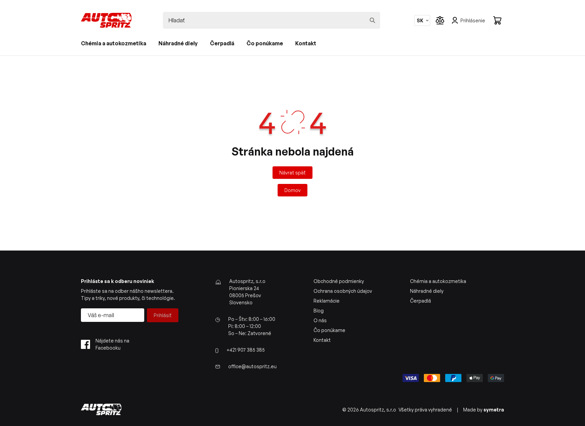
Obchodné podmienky (338, 281)
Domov (292, 190)
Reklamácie (326, 301)
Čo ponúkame (264, 43)
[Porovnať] (440, 20)
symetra (493, 409)
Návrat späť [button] (292, 172)
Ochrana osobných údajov (342, 291)
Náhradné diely (178, 43)
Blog (318, 310)
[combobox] (420, 20)
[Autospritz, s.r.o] (106, 20)
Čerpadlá (222, 43)
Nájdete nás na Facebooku (112, 344)
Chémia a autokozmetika (113, 43)
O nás (320, 320)
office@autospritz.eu (252, 366)
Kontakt (305, 43)
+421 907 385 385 (245, 350)
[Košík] (497, 20)
